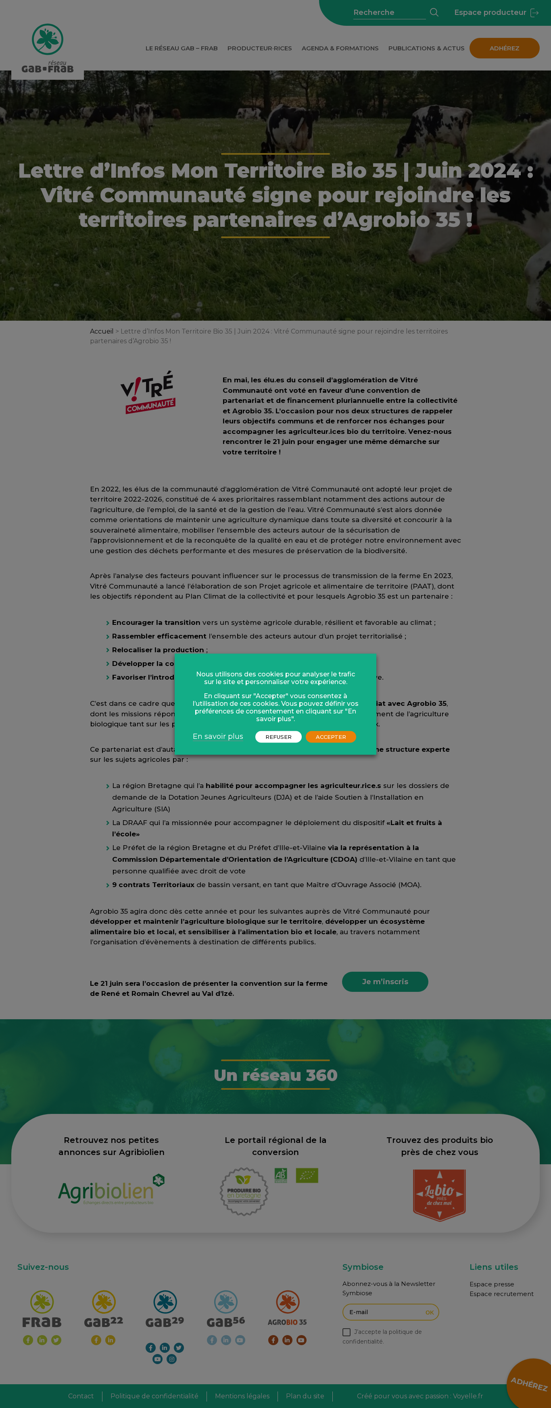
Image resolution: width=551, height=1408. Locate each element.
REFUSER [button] (278, 736)
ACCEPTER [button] (331, 736)
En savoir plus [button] (218, 736)
